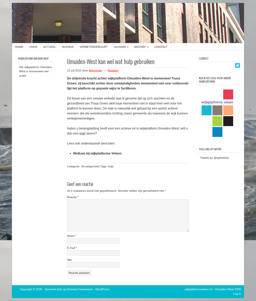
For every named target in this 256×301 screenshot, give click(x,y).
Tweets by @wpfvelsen (214, 157)
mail (82, 133)
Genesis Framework (80, 289)
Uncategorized (90, 166)
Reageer (113, 70)
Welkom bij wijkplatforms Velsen (97, 153)
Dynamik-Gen (53, 289)
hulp (110, 166)
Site (69, 259)
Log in (237, 293)
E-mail (72, 247)
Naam (71, 235)
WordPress (102, 289)
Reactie (72, 197)
